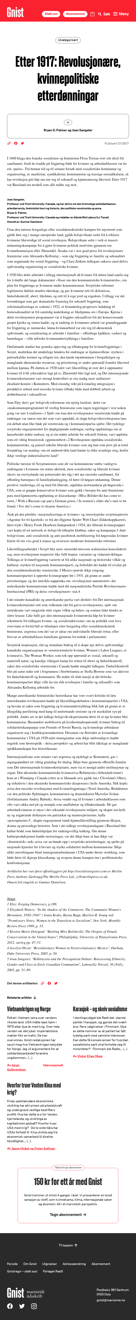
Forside (12, 1264)
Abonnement (75, 14)
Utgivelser (49, 1264)
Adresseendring (74, 1264)
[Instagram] (34, 1308)
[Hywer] (15, 12)
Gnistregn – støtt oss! (22, 1271)
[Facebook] (10, 1308)
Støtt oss (51, 14)
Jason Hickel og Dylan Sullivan (33, 1148)
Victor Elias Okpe (90, 1056)
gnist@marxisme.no (111, 1300)
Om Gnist (30, 1264)
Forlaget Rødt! (53, 1271)
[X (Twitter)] (22, 1308)
